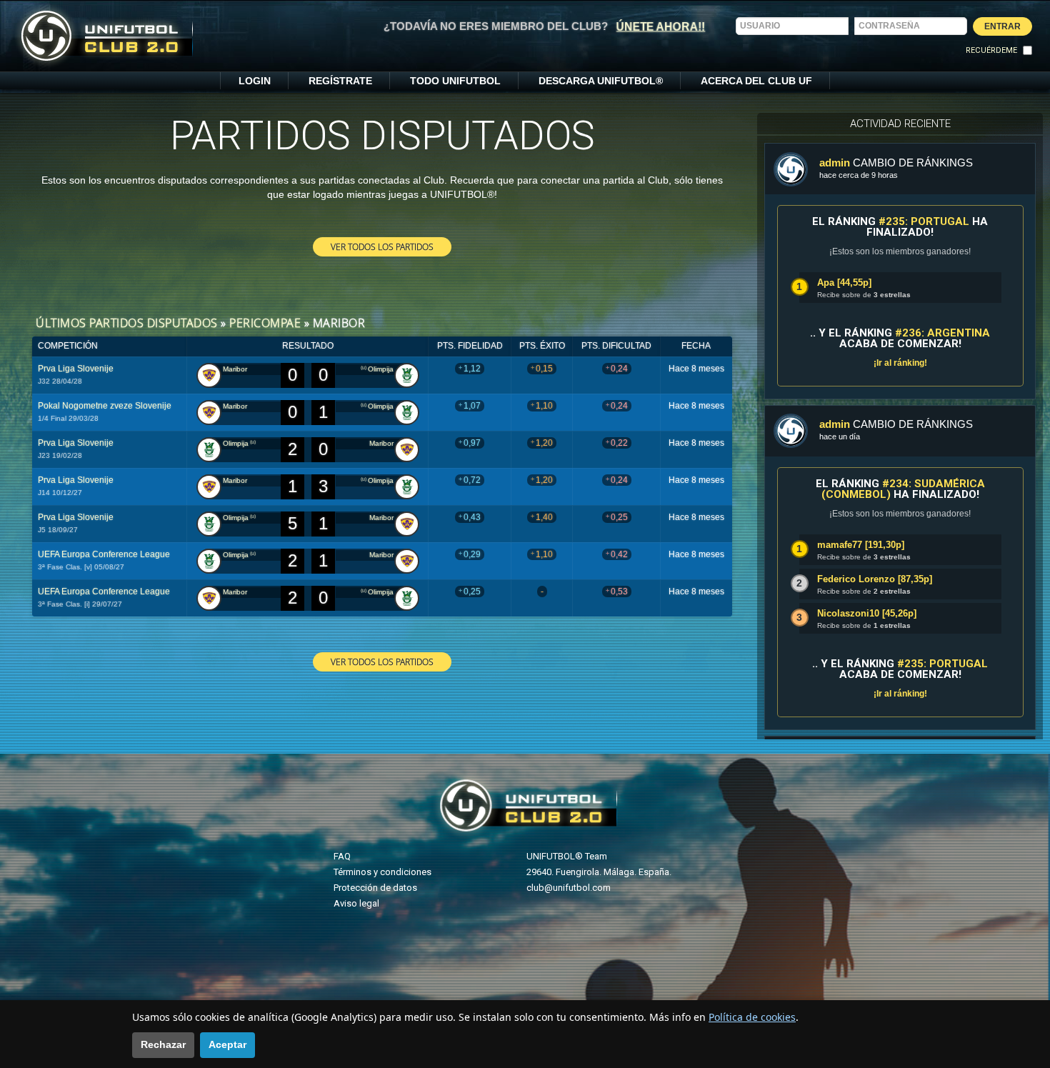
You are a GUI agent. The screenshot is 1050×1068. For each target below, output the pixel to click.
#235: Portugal (924, 221)
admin (834, 162)
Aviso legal (356, 903)
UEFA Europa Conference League (104, 554)
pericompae (265, 323)
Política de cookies (752, 1017)
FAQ (342, 856)
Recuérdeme (991, 50)
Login (255, 80)
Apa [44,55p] (844, 282)
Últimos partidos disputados (127, 323)
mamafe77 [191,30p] (860, 544)
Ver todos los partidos (382, 246)
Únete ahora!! (660, 26)
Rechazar (163, 1044)
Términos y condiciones (382, 872)
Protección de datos (375, 887)
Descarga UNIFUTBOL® (601, 80)
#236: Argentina (942, 332)
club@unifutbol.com (568, 887)
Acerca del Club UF (756, 80)
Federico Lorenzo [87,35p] (874, 579)
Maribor (235, 369)
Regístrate (340, 80)
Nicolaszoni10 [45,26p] (866, 613)
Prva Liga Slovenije (76, 369)
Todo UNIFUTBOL (455, 80)
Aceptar (227, 1044)
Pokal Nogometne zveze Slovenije (104, 406)
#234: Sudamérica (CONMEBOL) (903, 489)
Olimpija (381, 369)
